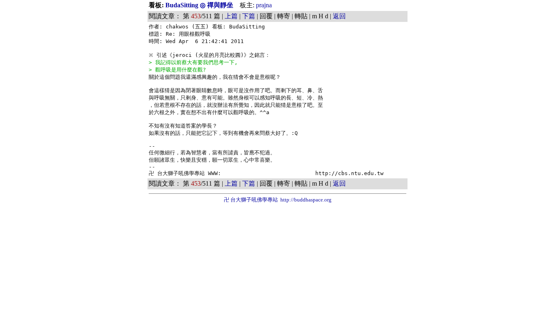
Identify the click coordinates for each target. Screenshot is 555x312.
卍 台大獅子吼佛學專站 (251, 200)
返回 (339, 16)
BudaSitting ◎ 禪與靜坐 (200, 5)
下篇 (248, 16)
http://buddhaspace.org (306, 200)
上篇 (231, 16)
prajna (264, 5)
